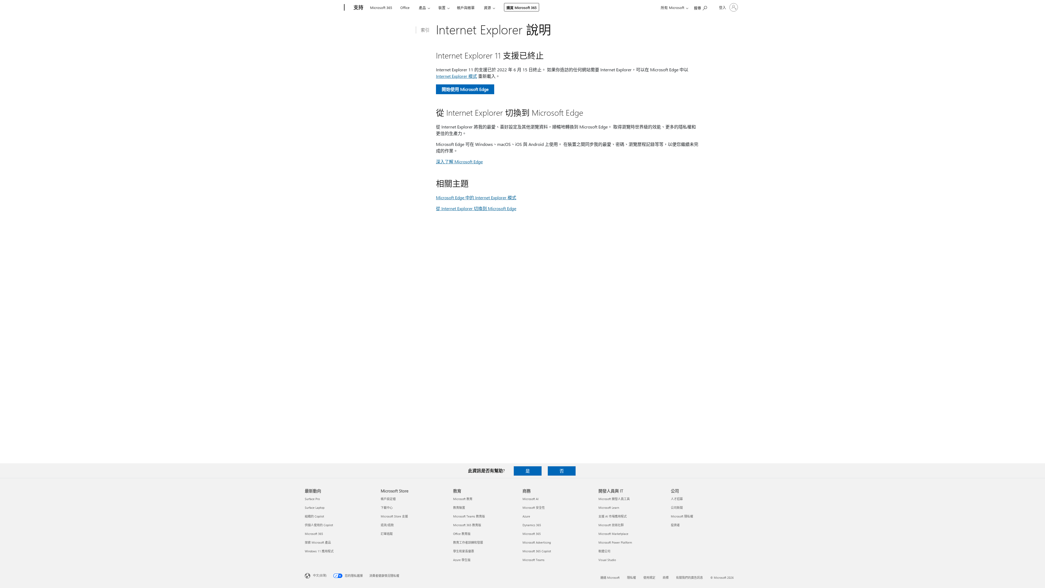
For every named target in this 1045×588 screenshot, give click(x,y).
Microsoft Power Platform (615, 542)
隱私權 (631, 577)
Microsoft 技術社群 (611, 525)
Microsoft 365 (381, 7)
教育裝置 (459, 508)
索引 (425, 30)
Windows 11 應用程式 (319, 551)
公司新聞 (677, 508)
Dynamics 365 (531, 525)
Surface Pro (312, 499)
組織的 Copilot (314, 516)
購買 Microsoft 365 (521, 7)
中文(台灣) (320, 575)
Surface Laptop (314, 508)
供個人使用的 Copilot (319, 525)
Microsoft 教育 (462, 499)
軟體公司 (604, 551)
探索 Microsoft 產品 (318, 542)
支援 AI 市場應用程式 (612, 516)
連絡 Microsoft (610, 577)
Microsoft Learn (608, 508)
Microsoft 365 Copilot (536, 551)
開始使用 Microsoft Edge (465, 89)
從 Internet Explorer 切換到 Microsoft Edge (476, 208)
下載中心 (387, 508)
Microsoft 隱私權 (682, 516)
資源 (487, 7)
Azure (526, 516)
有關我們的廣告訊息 (689, 577)
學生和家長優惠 (463, 551)
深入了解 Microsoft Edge (459, 161)
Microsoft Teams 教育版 (469, 516)
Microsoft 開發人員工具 (614, 499)
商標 (666, 577)
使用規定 (649, 577)
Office (405, 7)
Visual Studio (607, 560)
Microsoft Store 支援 (394, 516)
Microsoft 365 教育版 (467, 525)
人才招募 (677, 499)
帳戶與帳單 (466, 7)
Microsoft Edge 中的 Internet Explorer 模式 (476, 197)
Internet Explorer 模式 (456, 76)
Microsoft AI (530, 499)
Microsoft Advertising (536, 542)
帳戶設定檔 (388, 499)
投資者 (675, 525)
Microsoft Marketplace (613, 534)
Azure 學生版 (462, 560)
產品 (422, 7)
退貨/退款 (387, 525)
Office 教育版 (462, 534)
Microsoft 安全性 (533, 508)
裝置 (441, 7)
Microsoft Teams (533, 560)
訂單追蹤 (387, 534)
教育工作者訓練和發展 (468, 542)
